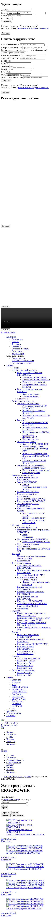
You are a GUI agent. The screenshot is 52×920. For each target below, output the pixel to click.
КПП (3, 64)
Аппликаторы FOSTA (27, 527)
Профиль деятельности (11, 47)
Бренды (10, 677)
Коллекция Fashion (30, 394)
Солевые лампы (29, 580)
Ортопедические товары (23, 401)
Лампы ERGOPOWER (27, 577)
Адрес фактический (10, 58)
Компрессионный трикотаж (24, 370)
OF (13, 708)
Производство (18, 358)
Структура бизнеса (15, 760)
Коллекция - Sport (25, 665)
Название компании (10, 45)
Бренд (4, 808)
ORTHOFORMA (19, 692)
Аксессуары (22, 399)
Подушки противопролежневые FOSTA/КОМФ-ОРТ (31, 623)
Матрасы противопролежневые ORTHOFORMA (31, 557)
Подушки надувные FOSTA (30, 620)
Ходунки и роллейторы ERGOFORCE (27, 495)
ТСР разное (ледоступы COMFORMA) (28, 504)
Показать (5, 815)
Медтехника (22, 608)
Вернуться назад (8, 332)
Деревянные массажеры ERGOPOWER (28, 545)
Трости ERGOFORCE (27, 482)
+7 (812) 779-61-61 (9, 723)
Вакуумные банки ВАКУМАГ (31, 575)
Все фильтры (7, 797)
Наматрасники (23, 561)
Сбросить (6, 813)
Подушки (16, 611)
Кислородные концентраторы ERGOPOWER (30, 593)
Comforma (16, 694)
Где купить (17, 351)
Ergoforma (16, 680)
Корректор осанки (30, 439)
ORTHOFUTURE (20, 687)
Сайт (3, 72)
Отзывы (15, 341)
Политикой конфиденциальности (33, 28)
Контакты (10, 715)
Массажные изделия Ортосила (36, 542)
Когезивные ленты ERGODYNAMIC (25, 647)
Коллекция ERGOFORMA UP (36, 380)
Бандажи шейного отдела (33, 468)
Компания (11, 337)
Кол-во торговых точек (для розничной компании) (24, 50)
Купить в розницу (9, 725)
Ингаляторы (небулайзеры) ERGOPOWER (29, 588)
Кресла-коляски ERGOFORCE (31, 501)
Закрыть (5, 33)
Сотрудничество (13, 713)
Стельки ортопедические (28, 658)
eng (5, 751)
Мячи (24, 534)
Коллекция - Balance (26, 661)
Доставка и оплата (20, 349)
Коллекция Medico (30, 396)
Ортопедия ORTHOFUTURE (30, 465)
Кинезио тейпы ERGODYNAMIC (32, 644)
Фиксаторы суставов (26, 441)
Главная (10, 755)
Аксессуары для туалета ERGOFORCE (33, 521)
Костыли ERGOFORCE (28, 491)
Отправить (6, 21)
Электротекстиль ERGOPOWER (32, 603)
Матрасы (16, 553)
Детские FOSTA (29, 437)
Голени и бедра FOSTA (33, 446)
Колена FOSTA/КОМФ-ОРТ (35, 444)
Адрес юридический (10, 55)
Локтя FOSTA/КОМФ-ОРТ (34, 453)
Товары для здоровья (21, 563)
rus (2, 751)
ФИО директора (8, 75)
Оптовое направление (22, 363)
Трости (25, 484)
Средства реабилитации (23, 475)
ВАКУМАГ (17, 706)
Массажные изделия (21, 525)
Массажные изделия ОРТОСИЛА (32, 539)
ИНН (3, 61)
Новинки (16, 368)
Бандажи (21, 420)
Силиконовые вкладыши (23, 670)
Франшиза (16, 344)
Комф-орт (16, 682)
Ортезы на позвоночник (28, 403)
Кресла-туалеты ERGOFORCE (31, 499)
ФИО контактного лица (12, 77)
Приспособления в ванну (33, 518)
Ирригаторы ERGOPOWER (30, 601)
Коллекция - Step (24, 668)
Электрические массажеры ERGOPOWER (29, 566)
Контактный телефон (10, 13)
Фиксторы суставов (31, 472)
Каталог (10, 365)
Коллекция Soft (24, 675)
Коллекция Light (24, 673)
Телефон (5, 66)
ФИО (3, 10)
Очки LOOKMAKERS (27, 606)
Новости (10, 739)
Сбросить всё (17, 815)
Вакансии (16, 346)
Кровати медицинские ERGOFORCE (27, 478)
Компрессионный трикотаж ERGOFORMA (29, 373)
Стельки (15, 656)
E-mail (4, 16)
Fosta (14, 684)
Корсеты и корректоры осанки (36, 470)
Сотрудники (17, 339)
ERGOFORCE (18, 689)
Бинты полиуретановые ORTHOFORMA (28, 635)
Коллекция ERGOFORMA (34, 377)
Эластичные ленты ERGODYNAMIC (25, 652)
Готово (15, 813)
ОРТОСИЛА (18, 696)
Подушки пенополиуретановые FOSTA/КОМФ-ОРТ (31, 614)
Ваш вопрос (6, 18)
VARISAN (16, 703)
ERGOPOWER (18, 699)
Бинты (15, 632)
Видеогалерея (18, 353)
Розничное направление (23, 361)
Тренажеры (27, 537)
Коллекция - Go (24, 663)
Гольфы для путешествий (33, 382)
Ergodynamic (17, 701)
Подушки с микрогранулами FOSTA (33, 618)
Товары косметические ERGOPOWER (27, 597)
